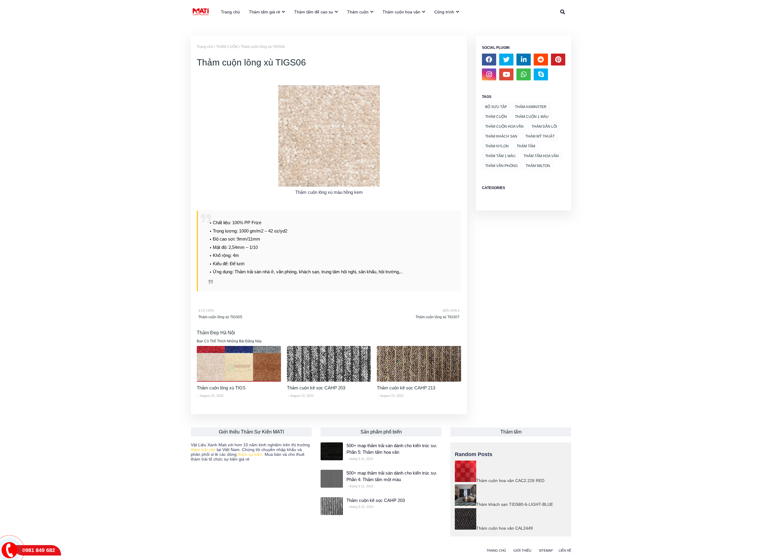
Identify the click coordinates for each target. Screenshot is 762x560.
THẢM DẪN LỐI (544, 126)
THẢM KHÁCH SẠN (501, 136)
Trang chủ (205, 47)
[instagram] (489, 74)
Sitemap (546, 550)
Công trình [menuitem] (444, 12)
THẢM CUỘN (227, 47)
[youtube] (506, 74)
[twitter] (506, 59)
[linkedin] (523, 59)
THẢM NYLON (497, 146)
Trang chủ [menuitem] (230, 12)
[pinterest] (558, 59)
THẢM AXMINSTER (530, 107)
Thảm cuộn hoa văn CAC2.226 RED (510, 480)
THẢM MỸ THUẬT (540, 136)
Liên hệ (565, 550)
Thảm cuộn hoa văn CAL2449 (504, 528)
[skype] (541, 74)
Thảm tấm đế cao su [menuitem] (313, 12)
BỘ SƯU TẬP (496, 107)
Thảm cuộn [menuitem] (357, 12)
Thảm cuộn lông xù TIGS (221, 387)
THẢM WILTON (538, 166)
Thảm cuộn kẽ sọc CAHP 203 (316, 387)
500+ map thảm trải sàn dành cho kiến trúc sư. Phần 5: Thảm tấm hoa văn (391, 449)
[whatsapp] (523, 74)
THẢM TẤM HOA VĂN (541, 156)
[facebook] (489, 59)
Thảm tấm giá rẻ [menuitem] (264, 12)
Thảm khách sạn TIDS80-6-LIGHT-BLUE (514, 504)
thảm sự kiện (250, 454)
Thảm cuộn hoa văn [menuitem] (401, 12)
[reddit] (541, 59)
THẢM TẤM (526, 146)
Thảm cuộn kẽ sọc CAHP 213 (406, 387)
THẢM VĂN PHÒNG (501, 166)
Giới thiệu (522, 550)
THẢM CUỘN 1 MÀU (532, 117)
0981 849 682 (38, 550)
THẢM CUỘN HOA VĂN (504, 126)
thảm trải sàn (203, 449)
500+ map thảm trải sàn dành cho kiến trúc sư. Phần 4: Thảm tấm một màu (391, 476)
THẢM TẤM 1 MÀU (500, 156)
